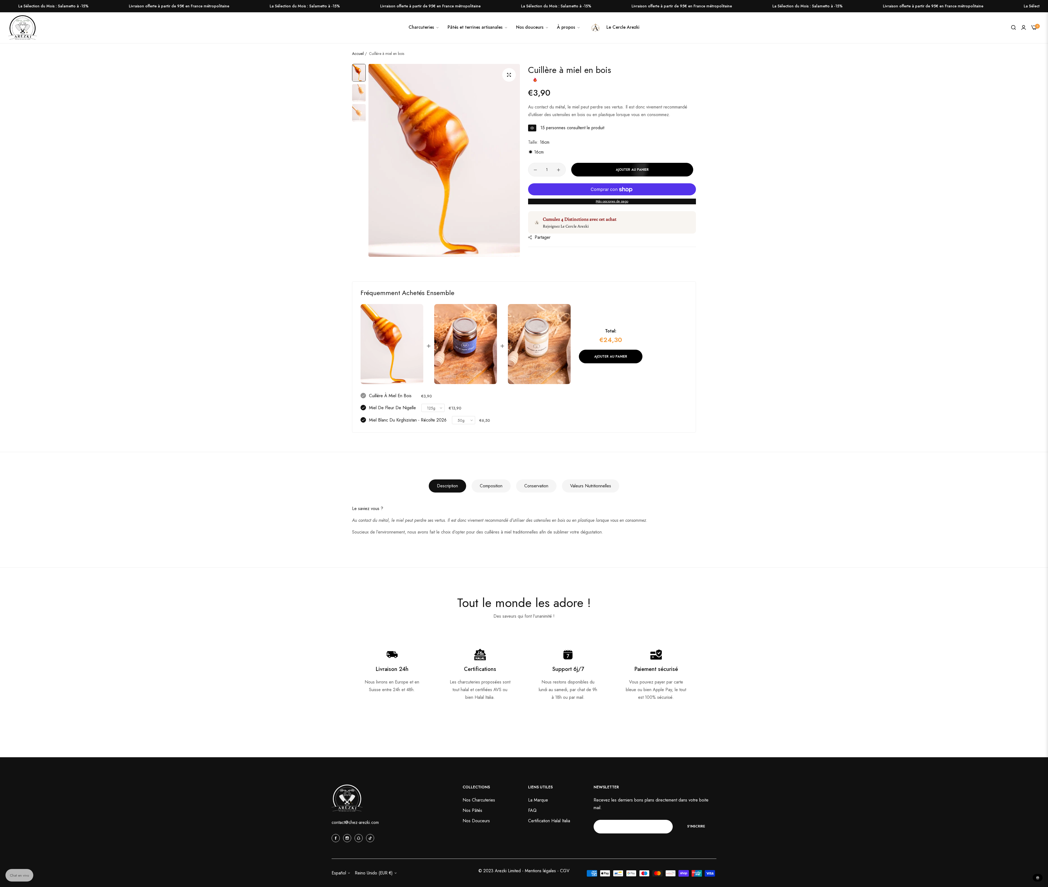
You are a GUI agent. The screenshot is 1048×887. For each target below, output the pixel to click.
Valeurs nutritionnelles (590, 486)
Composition (491, 486)
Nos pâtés (472, 810)
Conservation (536, 486)
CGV (565, 871)
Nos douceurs (476, 821)
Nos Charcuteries (479, 800)
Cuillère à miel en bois (390, 396)
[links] (336, 837)
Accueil (358, 53)
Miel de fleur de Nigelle (392, 408)
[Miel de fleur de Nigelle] (465, 344)
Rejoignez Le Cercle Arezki (566, 226)
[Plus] (558, 170)
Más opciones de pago (612, 201)
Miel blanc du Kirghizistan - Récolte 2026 (407, 420)
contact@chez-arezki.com (355, 822)
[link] (532, 27)
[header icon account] (1023, 27)
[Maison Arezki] (22, 27)
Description (447, 486)
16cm (538, 152)
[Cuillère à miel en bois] (392, 344)
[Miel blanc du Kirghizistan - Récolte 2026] (539, 344)
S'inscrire (696, 826)
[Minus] (535, 170)
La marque (538, 800)
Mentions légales (541, 871)
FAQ (532, 810)
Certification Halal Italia (549, 821)
